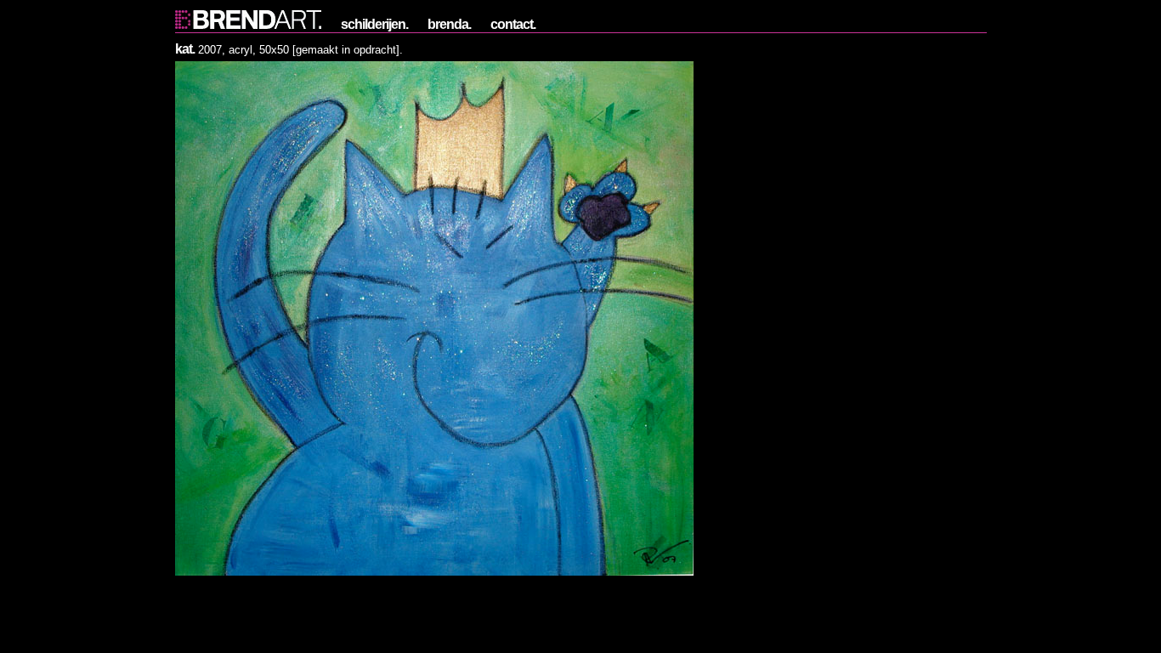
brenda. (449, 24)
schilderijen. (374, 24)
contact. (512, 24)
